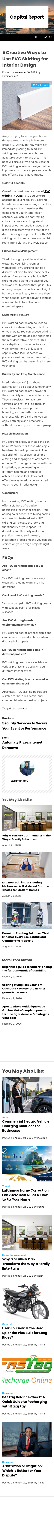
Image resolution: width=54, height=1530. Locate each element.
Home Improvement (14, 1255)
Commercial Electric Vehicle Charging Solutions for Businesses (25, 1126)
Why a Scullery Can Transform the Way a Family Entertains (26, 837)
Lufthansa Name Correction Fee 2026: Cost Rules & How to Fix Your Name (25, 1195)
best (14, 708)
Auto (5, 1117)
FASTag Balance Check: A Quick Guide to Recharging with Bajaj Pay (24, 1402)
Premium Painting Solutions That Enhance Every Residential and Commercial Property (25, 936)
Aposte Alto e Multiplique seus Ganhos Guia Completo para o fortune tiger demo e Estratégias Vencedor (25, 1012)
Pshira (40, 1206)
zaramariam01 (10, 75)
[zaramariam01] (27, 768)
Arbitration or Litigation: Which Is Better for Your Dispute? (22, 1471)
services (22, 708)
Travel (6, 1186)
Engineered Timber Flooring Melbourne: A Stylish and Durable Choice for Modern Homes (25, 886)
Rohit (40, 1275)
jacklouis (42, 1137)
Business (7, 1393)
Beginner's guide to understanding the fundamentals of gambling (27, 968)
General (7, 1324)
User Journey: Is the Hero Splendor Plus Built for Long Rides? (24, 1333)
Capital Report (27, 17)
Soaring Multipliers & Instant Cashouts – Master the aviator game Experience (23, 988)
